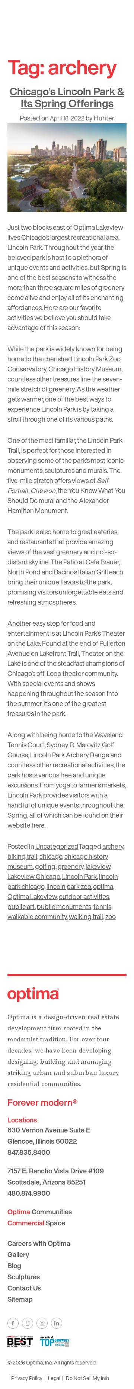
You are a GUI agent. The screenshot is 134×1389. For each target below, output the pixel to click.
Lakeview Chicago (33, 876)
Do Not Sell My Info (87, 1378)
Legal (54, 1378)
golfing (45, 866)
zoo (110, 916)
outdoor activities (84, 896)
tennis (102, 906)
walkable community (37, 916)
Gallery (18, 1254)
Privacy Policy (26, 1378)
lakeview (98, 866)
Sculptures (23, 1277)
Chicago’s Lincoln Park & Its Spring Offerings (67, 97)
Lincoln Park (79, 876)
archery (112, 846)
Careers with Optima (38, 1243)
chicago (50, 856)
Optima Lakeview (32, 896)
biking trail (22, 856)
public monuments (64, 906)
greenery (70, 866)
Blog (14, 1265)
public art (21, 906)
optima (103, 886)
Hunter (104, 118)
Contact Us (24, 1288)
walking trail (86, 916)
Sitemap (20, 1299)
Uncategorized (57, 846)
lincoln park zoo (69, 886)
